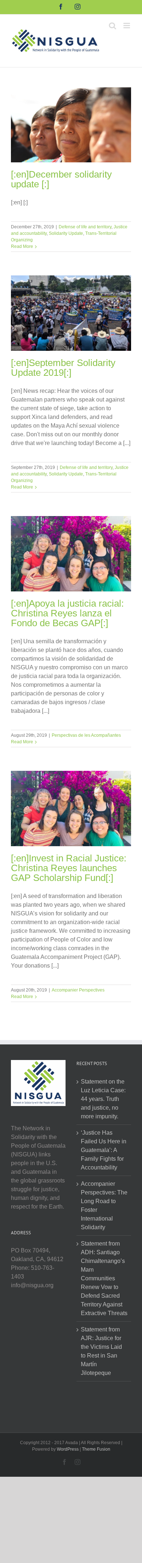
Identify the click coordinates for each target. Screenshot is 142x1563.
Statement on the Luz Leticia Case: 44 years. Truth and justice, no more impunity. (103, 1098)
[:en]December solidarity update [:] (61, 179)
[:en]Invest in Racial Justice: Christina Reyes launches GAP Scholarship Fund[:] (68, 868)
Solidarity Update (66, 233)
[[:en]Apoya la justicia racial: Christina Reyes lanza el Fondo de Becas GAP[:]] (71, 553)
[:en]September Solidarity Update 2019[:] (63, 367)
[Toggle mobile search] (112, 25)
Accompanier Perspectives (78, 990)
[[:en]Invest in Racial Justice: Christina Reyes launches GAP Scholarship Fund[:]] (71, 808)
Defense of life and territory (85, 226)
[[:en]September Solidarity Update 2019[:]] (71, 313)
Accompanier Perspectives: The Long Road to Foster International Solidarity (104, 1205)
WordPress (68, 1449)
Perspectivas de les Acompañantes (86, 735)
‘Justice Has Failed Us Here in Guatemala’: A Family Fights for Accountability (103, 1150)
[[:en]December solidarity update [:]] (71, 125)
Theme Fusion (96, 1449)
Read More (22, 246)
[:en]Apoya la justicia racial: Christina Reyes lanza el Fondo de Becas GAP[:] (67, 613)
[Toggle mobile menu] (127, 25)
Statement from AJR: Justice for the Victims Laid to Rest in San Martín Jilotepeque (101, 1351)
